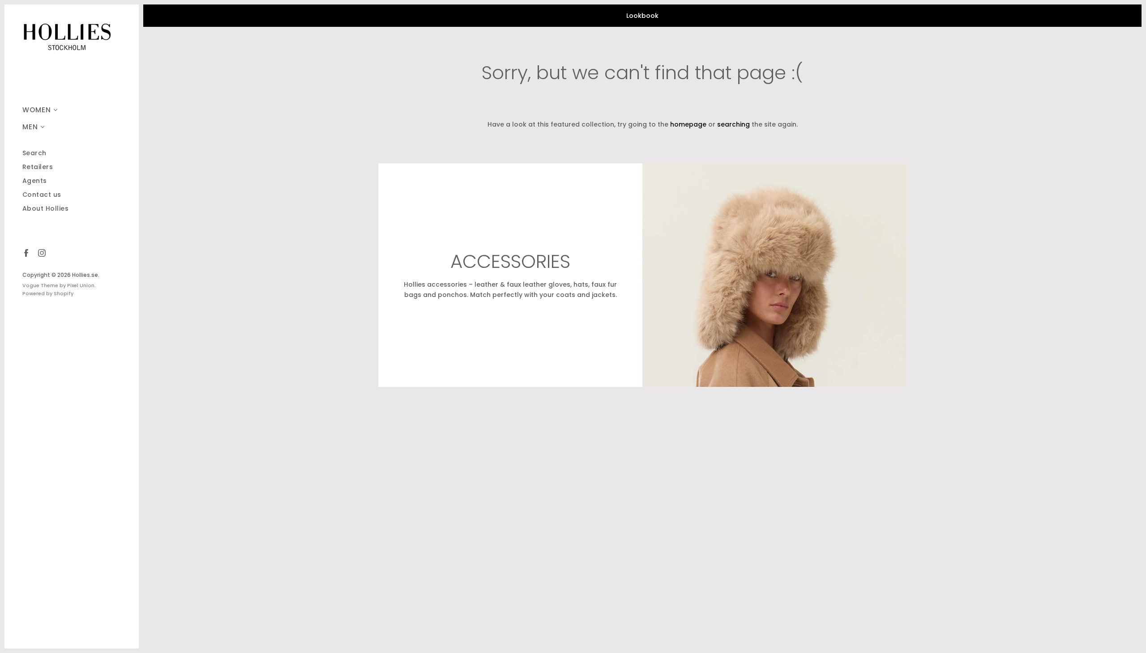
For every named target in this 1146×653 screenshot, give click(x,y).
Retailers (37, 167)
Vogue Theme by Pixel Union (58, 285)
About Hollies (45, 208)
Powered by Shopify (47, 293)
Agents (34, 181)
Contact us (41, 195)
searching (733, 124)
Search (34, 153)
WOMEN (36, 110)
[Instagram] (41, 252)
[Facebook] (26, 252)
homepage (688, 124)
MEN (30, 127)
